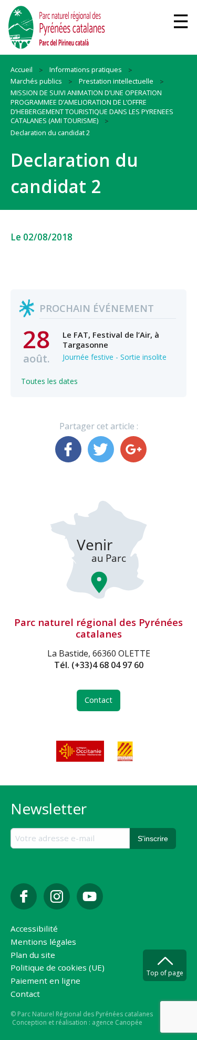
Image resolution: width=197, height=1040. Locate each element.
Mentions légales (43, 942)
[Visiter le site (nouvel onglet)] (81, 751)
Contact (98, 700)
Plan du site (33, 955)
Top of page (165, 972)
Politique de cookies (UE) (58, 968)
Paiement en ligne (45, 981)
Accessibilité (34, 929)
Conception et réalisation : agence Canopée (77, 1022)
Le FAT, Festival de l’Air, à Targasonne (111, 339)
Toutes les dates (49, 381)
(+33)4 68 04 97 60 (107, 665)
